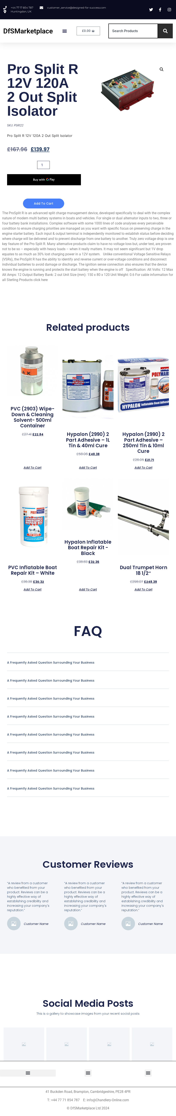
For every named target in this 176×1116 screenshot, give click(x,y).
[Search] (165, 31)
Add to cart (43, 203)
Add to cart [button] (32, 467)
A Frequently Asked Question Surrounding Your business (50, 662)
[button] (64, 30)
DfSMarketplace (28, 31)
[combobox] (133, 31)
